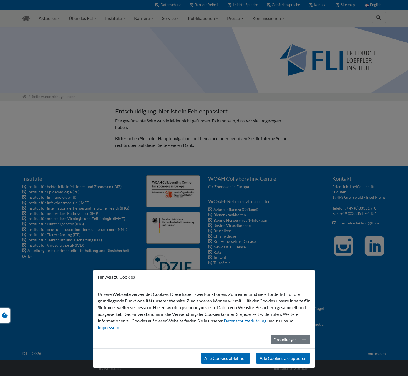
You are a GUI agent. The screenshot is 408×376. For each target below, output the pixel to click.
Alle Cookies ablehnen (225, 358)
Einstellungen (285, 339)
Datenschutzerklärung (245, 320)
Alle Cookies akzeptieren (283, 358)
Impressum (108, 327)
